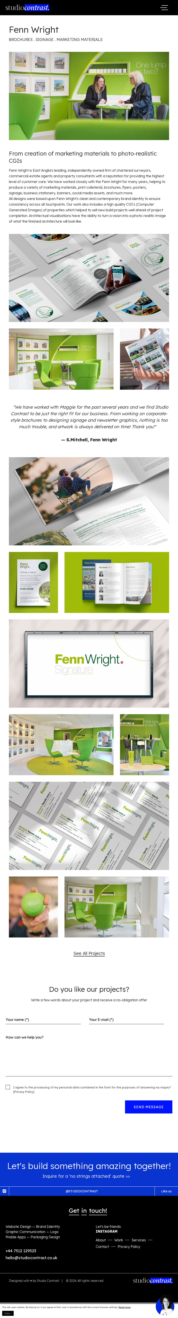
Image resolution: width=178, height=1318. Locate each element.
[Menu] (165, 7)
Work (118, 1240)
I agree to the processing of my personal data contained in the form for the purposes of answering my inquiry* (92, 1089)
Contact (102, 1246)
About (101, 1240)
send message (149, 1107)
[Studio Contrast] (27, 7)
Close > (8, 1313)
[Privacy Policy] (23, 1091)
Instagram (106, 1231)
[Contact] (165, 1305)
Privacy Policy (129, 1246)
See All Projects (89, 953)
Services (139, 1240)
